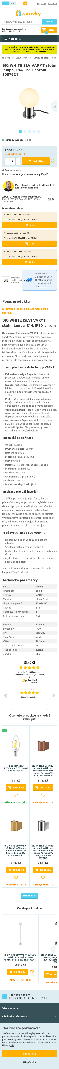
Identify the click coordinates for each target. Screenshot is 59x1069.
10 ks (32, 262)
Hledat (49, 21)
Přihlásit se (52, 4)
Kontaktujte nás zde (26, 187)
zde (12, 1045)
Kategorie (14, 38)
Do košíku (38, 161)
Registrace (41, 4)
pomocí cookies (37, 1036)
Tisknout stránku (13, 170)
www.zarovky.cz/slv (31, 197)
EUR (13, 3)
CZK (6, 3)
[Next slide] (54, 106)
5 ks (31, 243)
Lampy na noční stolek (44, 58)
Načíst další (29, 895)
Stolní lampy (21, 58)
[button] (51, 950)
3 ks (31, 225)
